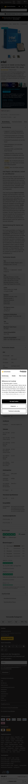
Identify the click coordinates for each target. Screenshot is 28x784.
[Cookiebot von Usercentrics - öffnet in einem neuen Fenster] (20, 372)
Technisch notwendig (14, 411)
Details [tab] (14, 375)
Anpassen (13, 406)
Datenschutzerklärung (12, 394)
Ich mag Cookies (14, 401)
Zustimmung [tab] (5, 375)
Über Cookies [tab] (22, 375)
